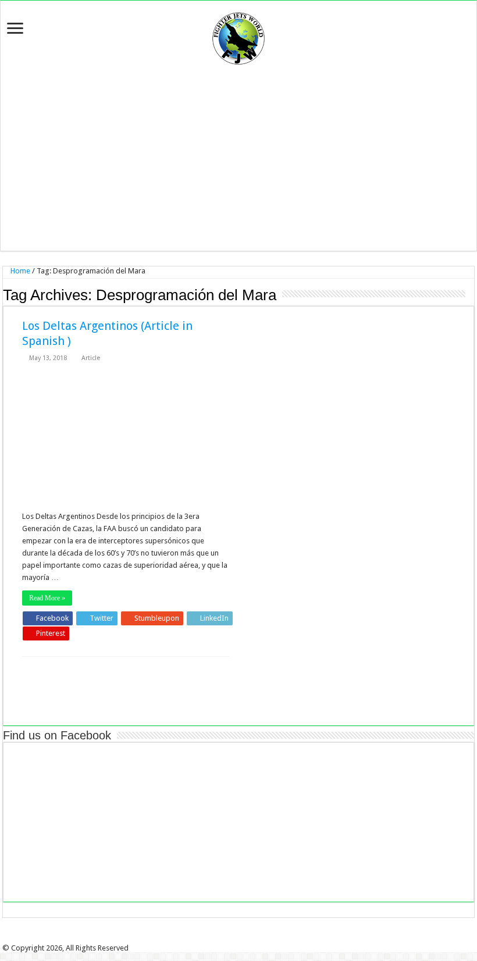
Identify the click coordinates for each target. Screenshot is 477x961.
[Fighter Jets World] (238, 36)
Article (90, 358)
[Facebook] (226, 938)
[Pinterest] (242, 938)
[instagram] (259, 938)
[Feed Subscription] (471, 294)
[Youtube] (251, 938)
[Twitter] (234, 938)
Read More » (47, 598)
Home (19, 270)
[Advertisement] (238, 157)
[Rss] (218, 938)
